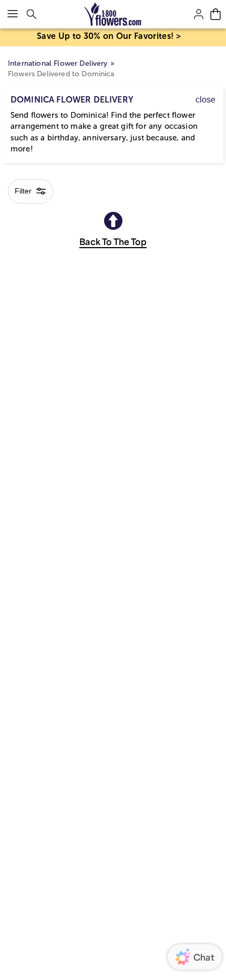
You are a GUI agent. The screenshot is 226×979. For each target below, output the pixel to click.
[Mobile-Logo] (113, 14)
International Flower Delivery (58, 63)
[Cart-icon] (215, 14)
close (205, 99)
